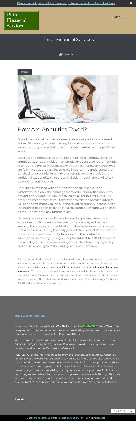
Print (24, 71)
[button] (120, 17)
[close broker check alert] (131, 3)
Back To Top (121, 411)
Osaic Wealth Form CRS (30, 315)
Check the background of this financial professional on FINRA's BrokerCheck (66, 3)
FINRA (87, 326)
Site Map (20, 399)
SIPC (94, 326)
